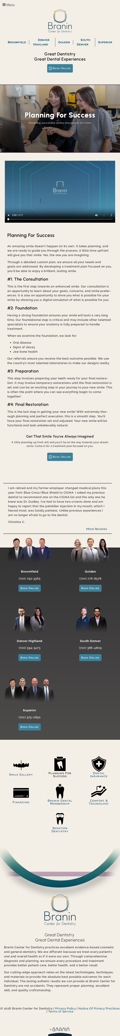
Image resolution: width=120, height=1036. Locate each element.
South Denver (84, 42)
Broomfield (17, 42)
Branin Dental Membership (60, 802)
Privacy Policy (65, 1008)
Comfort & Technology (99, 802)
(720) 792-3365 (29, 578)
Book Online (62, 68)
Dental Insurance (99, 774)
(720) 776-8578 (90, 578)
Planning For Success (60, 774)
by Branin (60, 1032)
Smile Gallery (21, 774)
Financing (21, 802)
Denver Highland (41, 42)
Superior (105, 42)
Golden (64, 42)
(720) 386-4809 (90, 647)
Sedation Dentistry (60, 829)
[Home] (60, 21)
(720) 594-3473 (29, 647)
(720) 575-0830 (30, 717)
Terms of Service (60, 1011)
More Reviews (96, 529)
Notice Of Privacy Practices (99, 1008)
